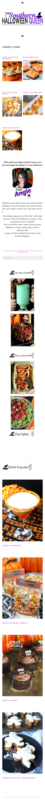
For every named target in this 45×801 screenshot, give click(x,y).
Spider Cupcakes (10, 700)
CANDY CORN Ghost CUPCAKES (10, 58)
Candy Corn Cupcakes (32, 92)
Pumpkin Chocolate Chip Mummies (19, 778)
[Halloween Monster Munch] (22, 588)
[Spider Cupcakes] (22, 666)
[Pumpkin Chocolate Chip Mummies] (22, 743)
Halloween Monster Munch (14, 623)
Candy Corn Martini (11, 128)
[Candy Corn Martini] (22, 511)
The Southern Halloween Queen (22, 18)
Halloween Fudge (31, 57)
